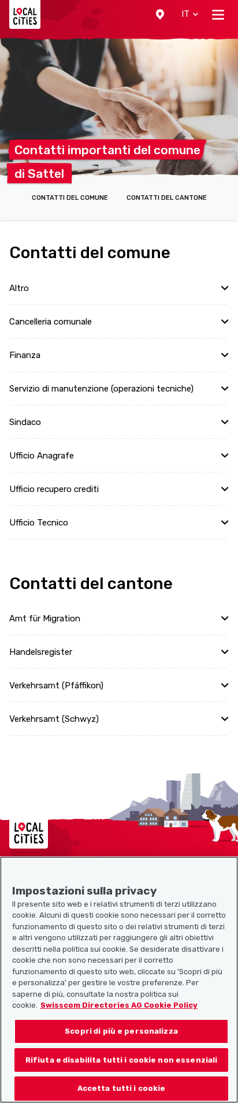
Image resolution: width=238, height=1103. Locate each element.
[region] (119, 979)
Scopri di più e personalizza (121, 1031)
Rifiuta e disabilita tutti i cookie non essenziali (121, 1060)
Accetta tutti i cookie (121, 1088)
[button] (160, 14)
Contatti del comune (70, 198)
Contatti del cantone (167, 198)
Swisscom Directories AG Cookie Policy (119, 1005)
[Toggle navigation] (218, 14)
